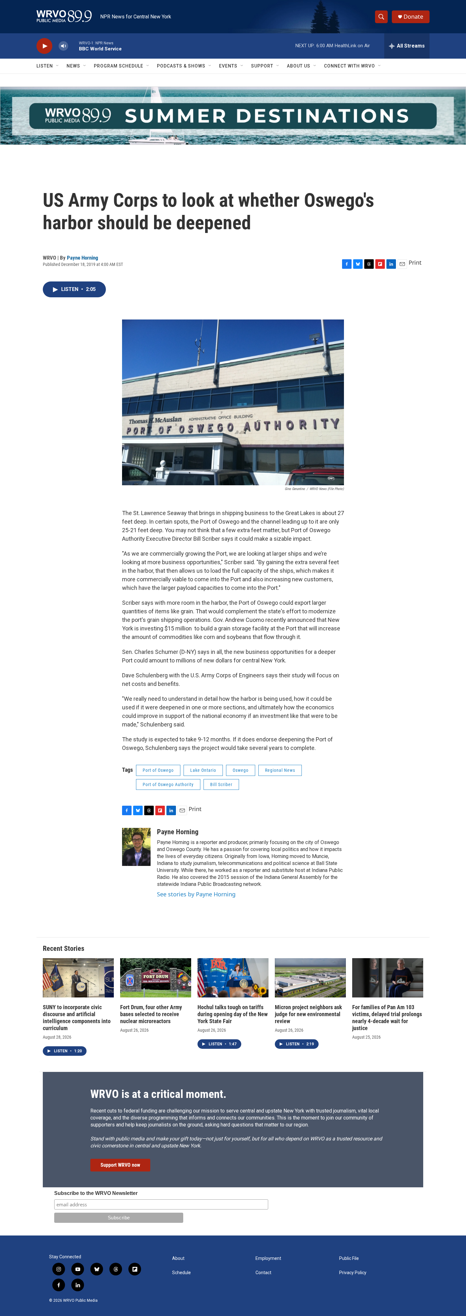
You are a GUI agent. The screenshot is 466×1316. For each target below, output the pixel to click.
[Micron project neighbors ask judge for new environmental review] (310, 978)
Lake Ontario (203, 770)
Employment (268, 1258)
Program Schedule (118, 65)
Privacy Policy (352, 1272)
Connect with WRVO (349, 65)
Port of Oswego (158, 770)
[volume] (63, 46)
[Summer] (233, 116)
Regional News (280, 770)
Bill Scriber (221, 784)
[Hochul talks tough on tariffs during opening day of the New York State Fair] (233, 978)
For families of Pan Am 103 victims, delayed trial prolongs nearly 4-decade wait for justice (387, 1017)
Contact (263, 1272)
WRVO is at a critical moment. (158, 1094)
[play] (44, 46)
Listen (44, 65)
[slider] (73, 45)
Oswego (241, 770)
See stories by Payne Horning (196, 894)
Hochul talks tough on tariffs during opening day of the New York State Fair (232, 1014)
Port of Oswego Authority (168, 784)
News (73, 65)
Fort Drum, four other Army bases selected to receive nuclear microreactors (151, 1014)
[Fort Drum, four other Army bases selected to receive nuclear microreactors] (155, 978)
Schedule (181, 1272)
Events (228, 65)
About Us (298, 65)
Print (415, 262)
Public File (349, 1258)
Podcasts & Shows (181, 65)
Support (262, 65)
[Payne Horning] (136, 847)
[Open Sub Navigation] (57, 65)
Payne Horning (82, 258)
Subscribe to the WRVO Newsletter (96, 1193)
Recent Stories (63, 948)
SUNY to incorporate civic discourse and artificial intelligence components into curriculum (77, 1017)
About (178, 1258)
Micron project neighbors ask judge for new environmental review (308, 1014)
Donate (413, 16)
